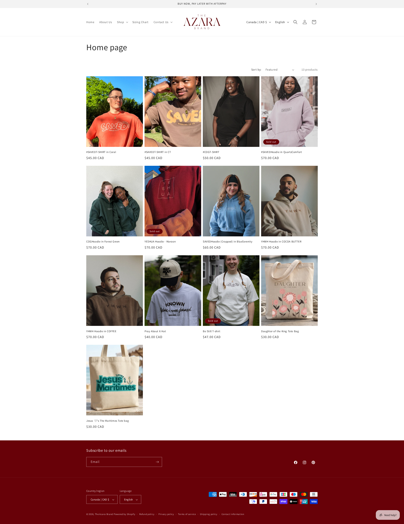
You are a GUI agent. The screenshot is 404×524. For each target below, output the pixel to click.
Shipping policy (208, 514)
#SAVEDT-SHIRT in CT (158, 152)
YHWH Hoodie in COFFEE (101, 331)
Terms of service (187, 514)
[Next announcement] (316, 4)
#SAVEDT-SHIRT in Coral (101, 152)
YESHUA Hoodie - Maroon (160, 241)
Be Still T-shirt (211, 331)
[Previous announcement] (87, 4)
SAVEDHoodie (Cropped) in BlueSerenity (227, 241)
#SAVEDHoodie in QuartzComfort (281, 152)
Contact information (233, 514)
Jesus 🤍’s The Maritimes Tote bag (107, 421)
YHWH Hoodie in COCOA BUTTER (281, 241)
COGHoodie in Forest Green (103, 241)
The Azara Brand (104, 514)
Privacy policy (166, 514)
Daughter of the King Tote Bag (280, 331)
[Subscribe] (157, 462)
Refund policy (146, 514)
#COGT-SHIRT (211, 152)
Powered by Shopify (124, 514)
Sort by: (256, 69)
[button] (122, 22)
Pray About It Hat (155, 331)
